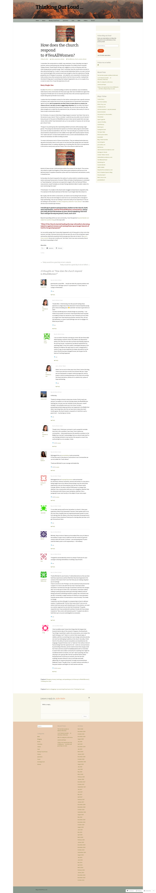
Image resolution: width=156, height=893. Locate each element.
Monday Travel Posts (54, 20)
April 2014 (80, 865)
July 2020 (80, 741)
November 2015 (81, 822)
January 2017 (81, 802)
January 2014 (81, 872)
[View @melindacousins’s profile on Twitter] (98, 65)
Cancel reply (89, 697)
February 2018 (81, 777)
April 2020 (80, 744)
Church (76, 59)
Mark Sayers (101, 127)
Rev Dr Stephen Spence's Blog (105, 172)
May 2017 (80, 794)
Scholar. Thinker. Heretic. (103, 154)
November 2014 (81, 847)
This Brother (100, 117)
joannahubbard (65, 455)
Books (38, 741)
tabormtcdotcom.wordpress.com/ (106, 149)
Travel (38, 759)
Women (93, 20)
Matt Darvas (100, 147)
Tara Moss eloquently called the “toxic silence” (69, 201)
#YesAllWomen (70, 59)
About (43, 20)
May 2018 (80, 771)
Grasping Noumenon (67, 479)
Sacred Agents (101, 142)
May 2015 (80, 832)
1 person (59, 443)
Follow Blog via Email (104, 36)
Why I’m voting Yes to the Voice (105, 82)
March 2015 (80, 837)
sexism (80, 59)
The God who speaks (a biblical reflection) (108, 75)
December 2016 (81, 804)
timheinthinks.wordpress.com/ (105, 157)
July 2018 (80, 766)
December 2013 (81, 875)
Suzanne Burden (101, 165)
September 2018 (82, 761)
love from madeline (102, 102)
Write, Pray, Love (102, 104)
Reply (53, 294)
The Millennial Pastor (102, 159)
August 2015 (81, 827)
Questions (65, 20)
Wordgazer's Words (102, 152)
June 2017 (80, 792)
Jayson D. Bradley (102, 122)
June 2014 (80, 860)
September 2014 (82, 852)
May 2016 (80, 817)
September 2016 (82, 812)
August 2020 (81, 739)
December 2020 (81, 736)
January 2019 (81, 754)
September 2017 (82, 787)
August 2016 (81, 814)
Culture (53, 59)
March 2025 (80, 729)
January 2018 (81, 779)
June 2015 (80, 829)
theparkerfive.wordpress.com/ (105, 170)
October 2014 (81, 850)
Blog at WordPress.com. (41, 889)
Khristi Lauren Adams (103, 134)
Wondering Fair (101, 162)
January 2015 (81, 842)
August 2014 (81, 855)
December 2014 (81, 845)
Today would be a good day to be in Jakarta (56, 262)
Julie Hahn (60, 698)
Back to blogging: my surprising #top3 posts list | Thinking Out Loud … (66, 689)
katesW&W (100, 137)
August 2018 (81, 764)
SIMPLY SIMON (101, 167)
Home (37, 20)
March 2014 (80, 867)
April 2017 (80, 797)
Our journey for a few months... (105, 114)
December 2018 (81, 756)
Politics (86, 20)
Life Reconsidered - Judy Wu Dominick (107, 109)
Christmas (39, 744)
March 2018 (80, 774)
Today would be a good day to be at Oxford (75, 265)
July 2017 (80, 789)
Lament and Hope (102, 84)
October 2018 (81, 759)
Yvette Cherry (101, 99)
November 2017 (81, 782)
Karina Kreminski (102, 112)
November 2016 (81, 807)
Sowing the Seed (102, 129)
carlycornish (44, 399)
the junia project (101, 175)
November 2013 (81, 877)
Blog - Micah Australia (103, 139)
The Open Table (101, 132)
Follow (100, 50)
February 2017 (81, 799)
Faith (73, 20)
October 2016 (81, 809)
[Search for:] (118, 20)
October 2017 (81, 784)
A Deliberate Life (102, 107)
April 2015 (80, 834)
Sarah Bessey (101, 124)
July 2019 (80, 749)
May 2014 (80, 862)
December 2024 (81, 731)
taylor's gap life (101, 119)
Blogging (39, 739)
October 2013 (81, 880)
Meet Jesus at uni (102, 177)
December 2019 (81, 746)
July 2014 (80, 857)
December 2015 (81, 819)
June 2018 (80, 769)
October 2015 (81, 824)
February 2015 (81, 840)
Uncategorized (41, 762)
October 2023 (81, 734)
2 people (57, 467)
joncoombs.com (101, 144)
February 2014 (81, 870)
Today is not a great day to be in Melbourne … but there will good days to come (65, 744)
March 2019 (80, 751)
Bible (79, 20)
